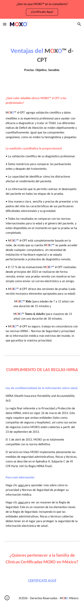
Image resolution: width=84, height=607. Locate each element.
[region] (42, 9)
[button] (4, 24)
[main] (42, 59)
